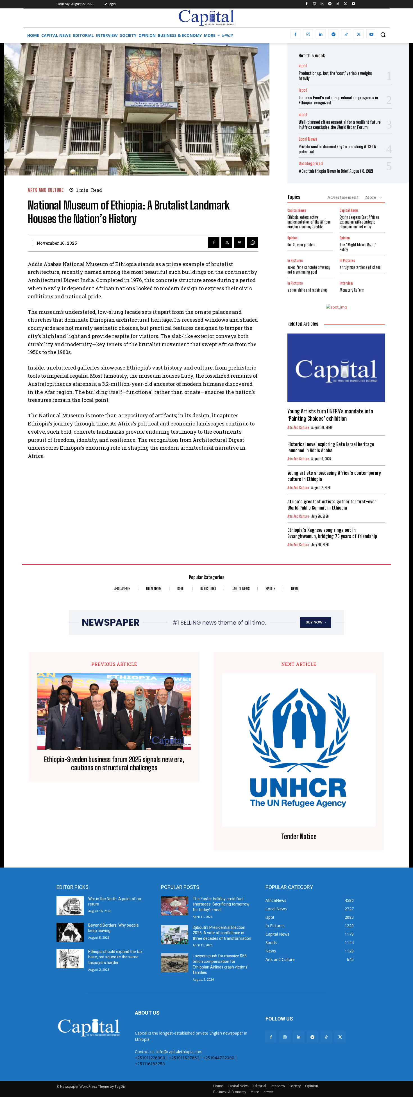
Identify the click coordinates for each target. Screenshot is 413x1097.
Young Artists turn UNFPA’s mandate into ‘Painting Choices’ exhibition (330, 415)
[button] (383, 34)
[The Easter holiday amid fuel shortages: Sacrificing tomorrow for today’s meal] (174, 905)
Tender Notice (299, 837)
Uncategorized (311, 163)
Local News (308, 139)
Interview (346, 283)
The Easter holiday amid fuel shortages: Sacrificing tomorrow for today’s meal (221, 904)
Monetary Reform (352, 290)
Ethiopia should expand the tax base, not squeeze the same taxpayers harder (115, 957)
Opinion (292, 238)
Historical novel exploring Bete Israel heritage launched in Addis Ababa (330, 447)
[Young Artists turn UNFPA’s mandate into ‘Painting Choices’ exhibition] (336, 368)
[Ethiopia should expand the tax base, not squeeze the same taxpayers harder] (70, 958)
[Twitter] (345, 4)
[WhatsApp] (252, 242)
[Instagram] (314, 4)
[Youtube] (353, 4)
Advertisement (342, 197)
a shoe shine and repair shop (307, 290)
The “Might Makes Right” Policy (358, 247)
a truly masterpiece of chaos (360, 267)
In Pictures (295, 260)
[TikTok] (338, 4)
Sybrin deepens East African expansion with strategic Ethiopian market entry (359, 222)
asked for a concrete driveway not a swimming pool (308, 269)
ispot (303, 66)
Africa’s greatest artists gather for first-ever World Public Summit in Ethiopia (331, 505)
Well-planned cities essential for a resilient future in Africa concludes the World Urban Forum (340, 125)
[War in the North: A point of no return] (70, 905)
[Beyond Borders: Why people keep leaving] (70, 932)
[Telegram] (330, 4)
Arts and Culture (45, 190)
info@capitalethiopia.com (179, 1051)
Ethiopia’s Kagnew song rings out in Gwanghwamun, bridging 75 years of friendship (332, 533)
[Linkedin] (322, 4)
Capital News (296, 210)
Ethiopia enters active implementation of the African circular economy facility (309, 222)
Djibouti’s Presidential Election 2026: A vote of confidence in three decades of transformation (222, 933)
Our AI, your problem (301, 244)
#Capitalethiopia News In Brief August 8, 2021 (336, 171)
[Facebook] (306, 4)
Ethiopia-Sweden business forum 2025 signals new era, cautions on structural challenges (114, 764)
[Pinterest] (239, 242)
